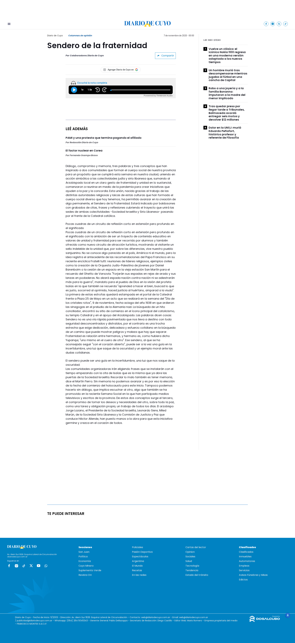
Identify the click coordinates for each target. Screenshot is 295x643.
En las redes (139, 575)
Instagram (16, 565)
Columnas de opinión (80, 35)
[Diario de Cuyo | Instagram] (272, 24)
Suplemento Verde (90, 570)
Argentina (138, 561)
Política (83, 556)
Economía (85, 561)
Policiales (137, 547)
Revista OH (85, 575)
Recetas (137, 570)
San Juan (84, 552)
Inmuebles (245, 556)
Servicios (244, 570)
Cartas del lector (195, 547)
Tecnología (192, 565)
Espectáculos (140, 556)
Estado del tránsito (196, 575)
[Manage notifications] (287, 615)
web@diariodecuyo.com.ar (155, 617)
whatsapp (46, 565)
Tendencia (191, 570)
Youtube (38, 565)
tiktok (24, 565)
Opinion (190, 552)
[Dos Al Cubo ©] (265, 621)
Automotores (247, 561)
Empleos (244, 565)
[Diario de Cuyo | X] (279, 24)
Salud (188, 561)
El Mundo (137, 565)
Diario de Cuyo (55, 35)
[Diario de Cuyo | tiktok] (285, 24)
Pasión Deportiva (142, 552)
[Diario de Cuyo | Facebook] (266, 24)
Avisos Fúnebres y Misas (253, 575)
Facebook (9, 565)
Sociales (190, 556)
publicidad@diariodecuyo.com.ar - (36, 620)
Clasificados (246, 552)
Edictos (243, 579)
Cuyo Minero (86, 565)
